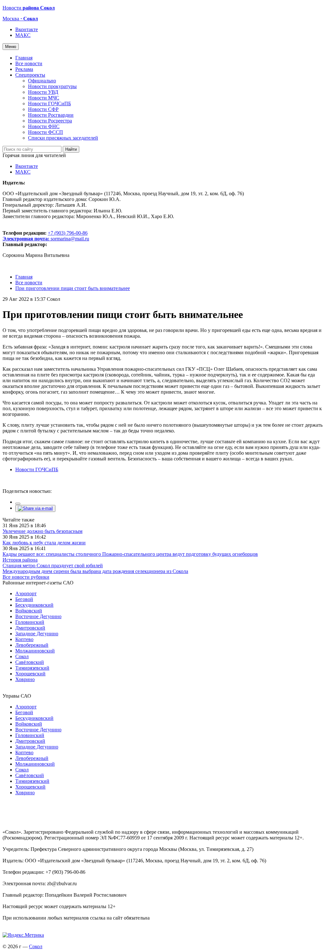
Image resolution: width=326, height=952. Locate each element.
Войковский (28, 610)
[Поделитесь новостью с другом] (35, 508)
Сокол (22, 656)
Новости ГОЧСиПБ (49, 103)
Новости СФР (43, 109)
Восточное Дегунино (38, 616)
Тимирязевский (32, 668)
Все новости (28, 63)
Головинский (29, 622)
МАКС (23, 35)
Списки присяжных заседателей (63, 138)
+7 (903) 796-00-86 (45, 235)
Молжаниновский (35, 650)
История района (20, 559)
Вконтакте (26, 29)
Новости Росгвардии (51, 115)
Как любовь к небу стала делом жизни (44, 542)
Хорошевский (30, 673)
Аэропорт (26, 593)
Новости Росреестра (50, 120)
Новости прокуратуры (52, 86)
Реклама (24, 69)
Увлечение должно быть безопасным (42, 531)
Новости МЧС (43, 97)
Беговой (24, 599)
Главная (23, 57)
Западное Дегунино (36, 633)
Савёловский (29, 662)
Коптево (24, 639)
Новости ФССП (45, 132)
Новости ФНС (44, 126)
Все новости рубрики (26, 577)
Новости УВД (43, 92)
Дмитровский (30, 628)
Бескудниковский (34, 605)
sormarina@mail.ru (70, 238)
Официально (42, 80)
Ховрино (25, 679)
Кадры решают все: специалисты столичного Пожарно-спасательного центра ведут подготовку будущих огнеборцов (130, 554)
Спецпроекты (30, 75)
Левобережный (31, 645)
